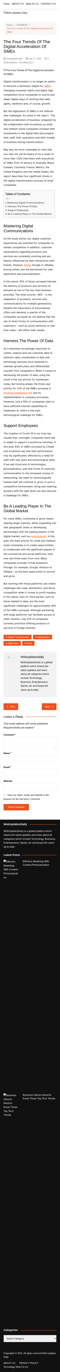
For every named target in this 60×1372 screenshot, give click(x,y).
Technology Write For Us (16, 1367)
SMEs (47, 85)
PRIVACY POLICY (28, 1363)
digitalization (43, 637)
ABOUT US (18, 3)
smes (29, 643)
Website (8, 781)
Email (7, 767)
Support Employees (18, 210)
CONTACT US (48, 3)
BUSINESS (11, 62)
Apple (27, 265)
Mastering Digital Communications (25, 202)
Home (7, 3)
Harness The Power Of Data (22, 206)
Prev (12, 706)
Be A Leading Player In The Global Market (30, 214)
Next (47, 706)
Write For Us (32, 3)
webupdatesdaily (14, 58)
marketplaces (38, 536)
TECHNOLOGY (26, 62)
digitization (13, 643)
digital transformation (18, 637)
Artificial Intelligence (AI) (18, 392)
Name (7, 753)
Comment (10, 734)
